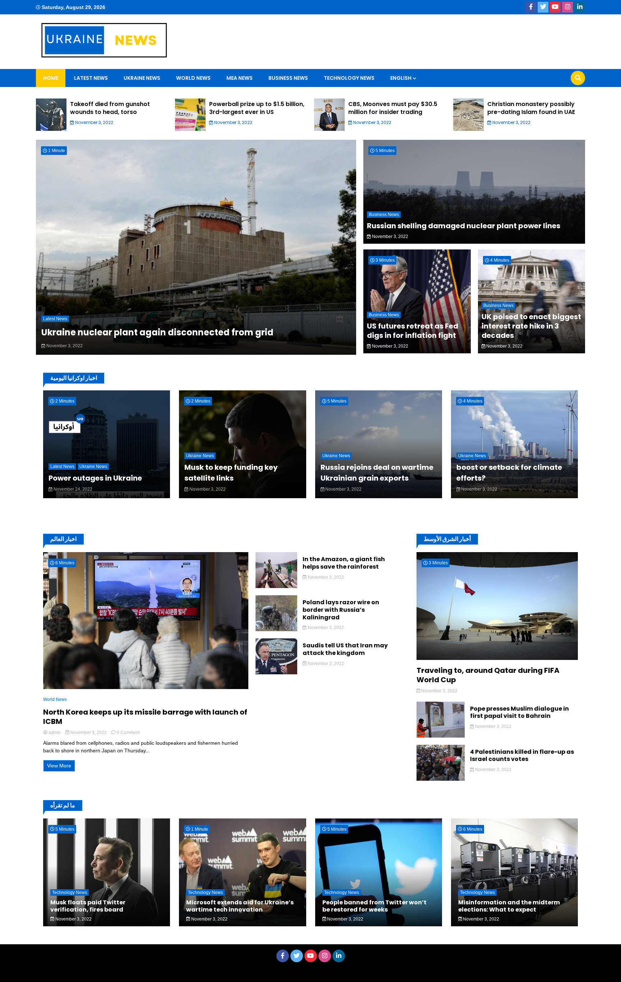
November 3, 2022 (93, 122)
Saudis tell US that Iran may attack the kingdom (345, 649)
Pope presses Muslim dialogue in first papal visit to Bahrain (519, 712)
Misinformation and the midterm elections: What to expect (509, 905)
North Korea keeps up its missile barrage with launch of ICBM (145, 716)
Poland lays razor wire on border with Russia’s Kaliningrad (341, 610)
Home (50, 78)
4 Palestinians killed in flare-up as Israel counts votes (522, 755)
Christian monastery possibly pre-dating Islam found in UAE (531, 108)
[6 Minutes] (145, 687)
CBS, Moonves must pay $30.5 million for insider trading (392, 108)
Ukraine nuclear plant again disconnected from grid (157, 332)
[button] (21, 116)
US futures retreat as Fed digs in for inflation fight (412, 330)
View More (59, 765)
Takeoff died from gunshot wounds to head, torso (110, 108)
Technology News (349, 78)
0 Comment (128, 732)
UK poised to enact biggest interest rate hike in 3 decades (531, 326)
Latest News (91, 78)
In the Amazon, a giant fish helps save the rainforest (344, 563)
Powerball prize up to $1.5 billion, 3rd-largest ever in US (256, 108)
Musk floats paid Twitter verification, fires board (87, 905)
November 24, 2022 (72, 489)
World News (193, 78)
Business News (288, 78)
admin (54, 732)
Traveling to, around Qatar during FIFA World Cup (488, 675)
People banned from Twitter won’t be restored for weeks (374, 905)
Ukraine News (142, 78)
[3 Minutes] (497, 658)
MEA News (239, 78)
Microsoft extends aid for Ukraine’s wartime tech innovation (240, 905)
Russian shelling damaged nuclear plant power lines (463, 225)
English (400, 78)
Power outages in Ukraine (95, 478)
